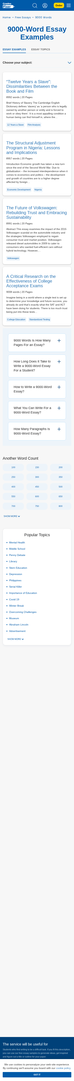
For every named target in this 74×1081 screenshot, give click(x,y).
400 (13, 487)
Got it (37, 1074)
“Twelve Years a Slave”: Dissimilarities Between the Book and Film (31, 86)
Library (13, 561)
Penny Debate (17, 555)
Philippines (15, 580)
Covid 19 (14, 599)
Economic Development (19, 189)
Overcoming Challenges (22, 612)
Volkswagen (13, 258)
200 (61, 467)
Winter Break (16, 605)
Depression (15, 574)
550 (13, 496)
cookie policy (63, 1068)
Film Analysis (34, 125)
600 (37, 496)
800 (61, 506)
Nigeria (38, 189)
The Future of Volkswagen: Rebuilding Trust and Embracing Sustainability (36, 212)
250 (13, 477)
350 (61, 477)
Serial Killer (15, 586)
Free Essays (23, 17)
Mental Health (17, 542)
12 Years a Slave (15, 125)
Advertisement (17, 631)
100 (13, 467)
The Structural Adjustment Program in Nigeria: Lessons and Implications (33, 147)
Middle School (17, 548)
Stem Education (18, 567)
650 (61, 496)
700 (13, 506)
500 (61, 487)
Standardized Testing (39, 319)
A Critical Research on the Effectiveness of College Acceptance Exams (31, 281)
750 (37, 506)
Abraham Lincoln (18, 624)
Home (7, 17)
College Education (16, 319)
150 (37, 467)
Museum (14, 618)
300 (37, 477)
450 (37, 487)
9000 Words (43, 17)
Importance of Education (23, 593)
